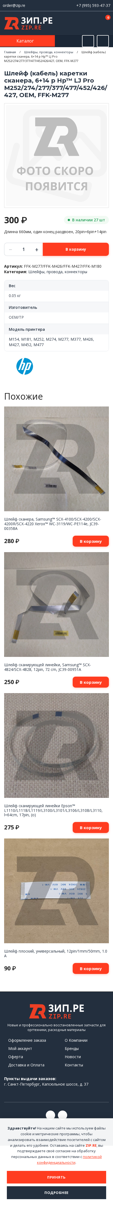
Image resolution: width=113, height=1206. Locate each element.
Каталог (25, 41)
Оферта (15, 1056)
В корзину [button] (91, 541)
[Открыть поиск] (88, 41)
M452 (26, 344)
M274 (51, 339)
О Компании (76, 1040)
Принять (56, 1177)
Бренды (72, 1048)
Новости (73, 1056)
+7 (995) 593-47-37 (93, 5)
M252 (38, 339)
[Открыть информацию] (103, 41)
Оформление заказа (27, 1040)
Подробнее (56, 1192)
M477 (38, 344)
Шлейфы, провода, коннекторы (48, 52)
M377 (75, 339)
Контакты (74, 1064)
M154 (14, 339)
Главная (10, 52)
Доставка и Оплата (26, 1064)
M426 (88, 339)
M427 (14, 344)
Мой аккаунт (20, 1048)
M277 (63, 339)
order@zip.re (14, 5)
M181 (26, 339)
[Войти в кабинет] (88, 24)
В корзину (76, 249)
